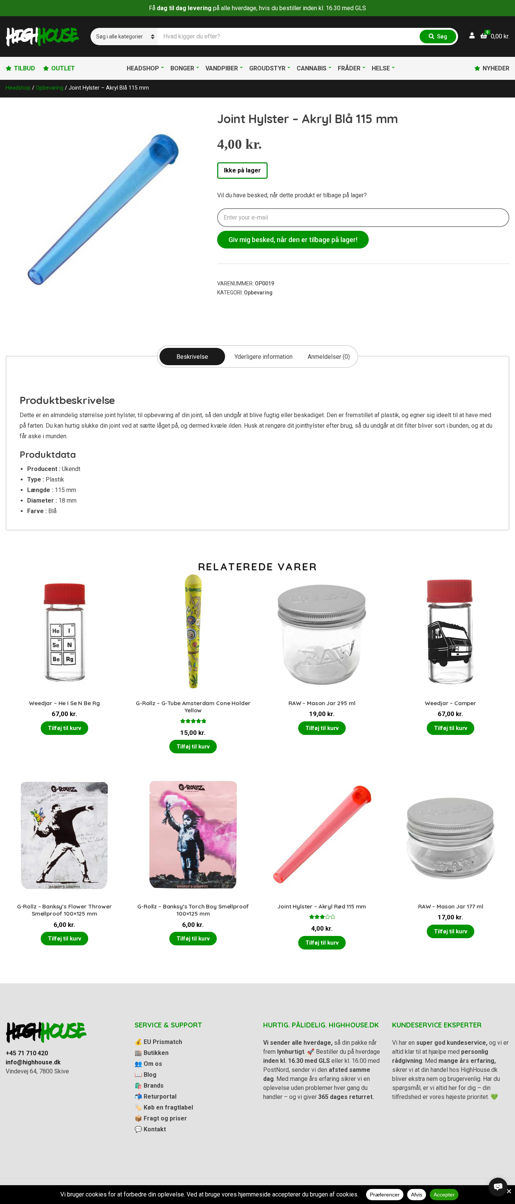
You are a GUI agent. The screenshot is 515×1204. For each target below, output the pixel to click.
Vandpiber (221, 68)
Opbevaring (49, 88)
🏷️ (164, 1107)
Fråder (349, 68)
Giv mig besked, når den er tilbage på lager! (292, 240)
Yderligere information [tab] (264, 356)
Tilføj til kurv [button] (64, 728)
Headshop (143, 68)
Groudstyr (267, 68)
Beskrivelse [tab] (192, 356)
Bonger (182, 68)
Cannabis (311, 68)
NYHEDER (496, 68)
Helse (381, 68)
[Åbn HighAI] (498, 1187)
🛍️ (149, 1085)
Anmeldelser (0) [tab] (329, 356)
